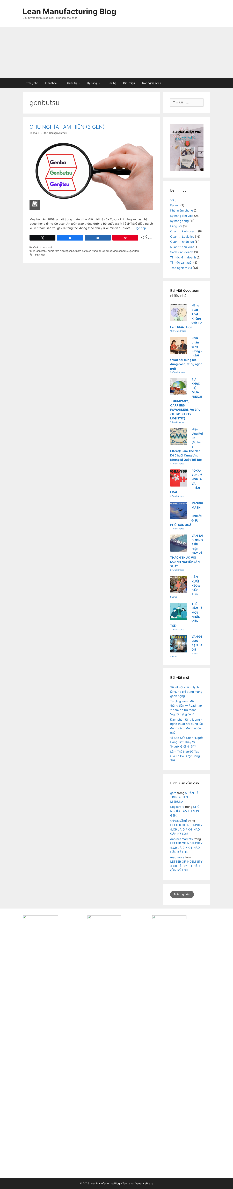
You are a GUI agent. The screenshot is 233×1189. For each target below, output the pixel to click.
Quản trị (72, 83)
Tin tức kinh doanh (183, 257)
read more (177, 857)
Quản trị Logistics (182, 236)
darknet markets (181, 839)
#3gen (37, 250)
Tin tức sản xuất (181, 262)
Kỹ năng (92, 83)
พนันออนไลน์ (178, 820)
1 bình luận (39, 254)
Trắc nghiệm (182, 894)
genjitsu (134, 250)
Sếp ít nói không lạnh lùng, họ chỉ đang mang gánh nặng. (186, 692)
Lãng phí (176, 226)
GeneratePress (144, 1183)
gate (173, 793)
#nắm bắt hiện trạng (86, 250)
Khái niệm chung (181, 210)
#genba (69, 250)
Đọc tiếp (140, 228)
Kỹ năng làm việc (181, 215)
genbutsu (123, 250)
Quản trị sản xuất (43, 247)
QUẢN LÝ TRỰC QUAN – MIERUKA (184, 797)
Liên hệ (111, 83)
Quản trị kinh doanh (183, 231)
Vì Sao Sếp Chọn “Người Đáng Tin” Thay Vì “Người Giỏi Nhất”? (186, 742)
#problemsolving (108, 250)
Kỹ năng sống (179, 221)
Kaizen (174, 205)
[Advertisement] (116, 52)
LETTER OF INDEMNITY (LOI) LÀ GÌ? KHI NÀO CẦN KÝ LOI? (186, 829)
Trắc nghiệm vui (151, 83)
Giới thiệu (129, 83)
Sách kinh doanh (181, 252)
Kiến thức (51, 83)
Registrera (177, 806)
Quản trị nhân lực (182, 241)
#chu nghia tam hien (53, 250)
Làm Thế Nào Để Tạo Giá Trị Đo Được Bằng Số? (185, 756)
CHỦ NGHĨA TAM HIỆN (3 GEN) (67, 127)
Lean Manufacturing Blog (69, 11)
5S (172, 200)
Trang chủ (32, 83)
